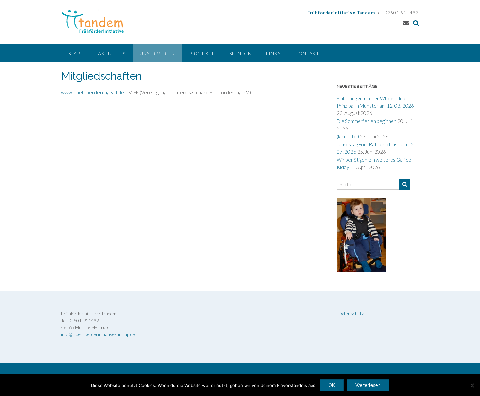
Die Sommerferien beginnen (366, 121)
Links (273, 53)
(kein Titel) (348, 136)
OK (331, 385)
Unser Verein (157, 53)
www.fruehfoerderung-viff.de (92, 92)
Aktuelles (111, 53)
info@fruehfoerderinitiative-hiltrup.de (98, 334)
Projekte (202, 53)
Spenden (240, 53)
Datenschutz (351, 313)
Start (76, 53)
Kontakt (307, 53)
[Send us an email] (406, 22)
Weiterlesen (367, 385)
